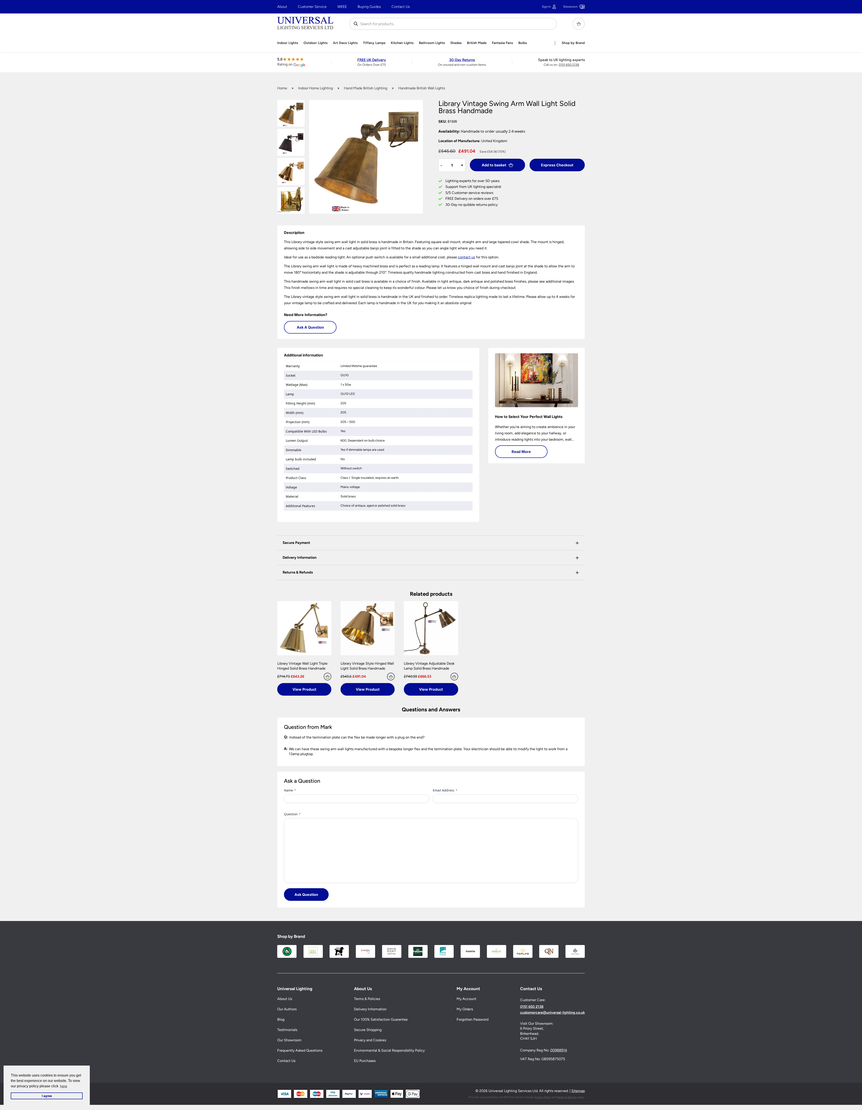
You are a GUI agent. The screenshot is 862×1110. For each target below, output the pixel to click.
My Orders (465, 1009)
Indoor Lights (287, 43)
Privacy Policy (542, 1097)
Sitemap (578, 1091)
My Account (466, 999)
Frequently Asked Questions (299, 1050)
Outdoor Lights (315, 43)
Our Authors (287, 1009)
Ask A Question (310, 327)
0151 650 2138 (569, 65)
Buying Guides (369, 6)
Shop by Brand (573, 43)
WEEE (342, 6)
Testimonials (287, 1030)
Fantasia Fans (502, 43)
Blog (280, 1019)
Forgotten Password (472, 1019)
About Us (284, 999)
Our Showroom (289, 1040)
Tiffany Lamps (374, 43)
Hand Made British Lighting (365, 88)
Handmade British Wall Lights (421, 88)
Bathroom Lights (432, 43)
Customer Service (312, 6)
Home (282, 88)
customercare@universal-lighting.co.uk (552, 1012)
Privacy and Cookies (370, 1040)
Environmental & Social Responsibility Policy (389, 1050)
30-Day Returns (462, 60)
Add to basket (494, 165)
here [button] (63, 1086)
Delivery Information (370, 1009)
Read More (521, 451)
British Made (476, 43)
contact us (466, 257)
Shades (456, 43)
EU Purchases (365, 1061)
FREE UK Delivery (371, 60)
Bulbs (522, 43)
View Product (304, 689)
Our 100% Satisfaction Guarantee (381, 1019)
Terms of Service (567, 1097)
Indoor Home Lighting (315, 88)
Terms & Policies (367, 999)
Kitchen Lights (402, 43)
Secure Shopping (368, 1030)
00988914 (558, 1050)
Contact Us (400, 6)
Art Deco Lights (345, 43)
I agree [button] (47, 1096)
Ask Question (306, 894)
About (282, 6)
